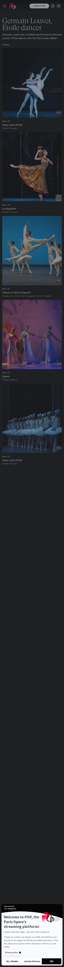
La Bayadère (9, 208)
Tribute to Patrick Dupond (16, 292)
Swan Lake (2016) (12, 460)
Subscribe (39, 6)
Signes (6, 376)
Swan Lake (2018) (12, 125)
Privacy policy (11, 952)
